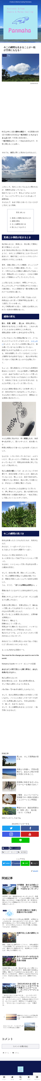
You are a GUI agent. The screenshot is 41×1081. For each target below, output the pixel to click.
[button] (37, 538)
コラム (6, 848)
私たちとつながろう (19, 227)
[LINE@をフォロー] (20, 840)
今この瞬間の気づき (19, 224)
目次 (17, 212)
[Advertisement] (20, 106)
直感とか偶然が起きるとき (21, 218)
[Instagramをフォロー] (11, 834)
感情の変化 (16, 221)
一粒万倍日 (23, 852)
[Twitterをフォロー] (11, 828)
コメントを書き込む (20, 1046)
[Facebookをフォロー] (30, 828)
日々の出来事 (15, 848)
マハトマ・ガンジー (10, 852)
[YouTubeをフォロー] (30, 834)
